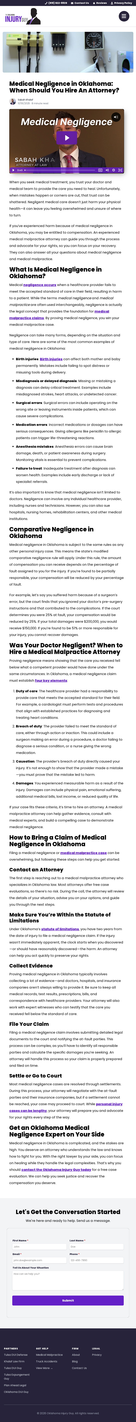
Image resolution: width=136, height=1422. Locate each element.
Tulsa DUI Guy (13, 1368)
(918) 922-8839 (57, 3)
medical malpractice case (83, 853)
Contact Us (81, 3)
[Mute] (107, 170)
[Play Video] (13, 170)
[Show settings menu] (113, 170)
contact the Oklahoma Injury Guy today (56, 1169)
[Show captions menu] (100, 170)
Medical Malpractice (49, 1355)
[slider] (60, 170)
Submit (68, 1300)
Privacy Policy (123, 3)
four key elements (51, 680)
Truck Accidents (46, 1361)
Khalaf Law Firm (14, 1361)
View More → (44, 1368)
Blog (75, 1361)
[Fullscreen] (120, 170)
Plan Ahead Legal (15, 1385)
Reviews (101, 3)
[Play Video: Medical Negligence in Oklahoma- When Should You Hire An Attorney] (66, 137)
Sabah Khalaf (25, 99)
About (76, 1355)
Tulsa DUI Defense (16, 1355)
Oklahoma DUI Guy (16, 1392)
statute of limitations (60, 929)
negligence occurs (39, 285)
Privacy (97, 1355)
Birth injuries (51, 359)
